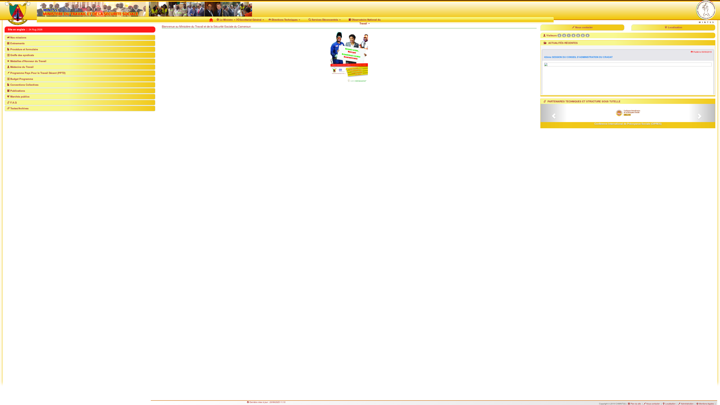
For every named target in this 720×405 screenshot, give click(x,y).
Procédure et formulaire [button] (24, 49)
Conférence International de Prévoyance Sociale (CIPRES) (628, 123)
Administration (687, 403)
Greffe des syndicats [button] (22, 55)
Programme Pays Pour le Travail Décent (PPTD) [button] (37, 73)
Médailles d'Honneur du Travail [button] (28, 61)
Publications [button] (17, 90)
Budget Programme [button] (21, 79)
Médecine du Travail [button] (22, 67)
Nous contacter (583, 27)
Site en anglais (17, 29)
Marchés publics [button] (19, 96)
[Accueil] (212, 20)
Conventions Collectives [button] (24, 84)
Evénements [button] (17, 43)
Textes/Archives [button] (19, 108)
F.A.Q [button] (13, 102)
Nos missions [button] (18, 37)
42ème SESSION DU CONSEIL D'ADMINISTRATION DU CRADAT (578, 57)
